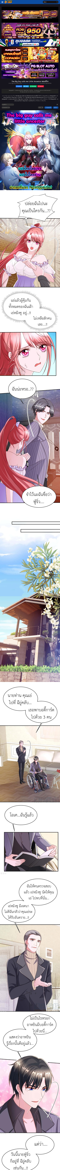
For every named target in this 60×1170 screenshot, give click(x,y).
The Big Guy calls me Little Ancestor (31, 83)
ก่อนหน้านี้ (48, 107)
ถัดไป (55, 107)
